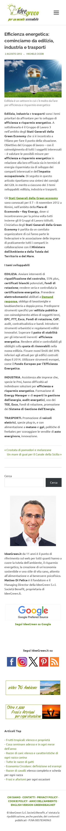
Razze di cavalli (16, 770)
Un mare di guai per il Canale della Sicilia (33, 454)
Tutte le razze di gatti (20, 761)
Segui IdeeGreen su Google (33, 624)
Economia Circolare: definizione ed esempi (33, 766)
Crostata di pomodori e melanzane (28, 450)
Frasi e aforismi (16, 779)
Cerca (8, 476)
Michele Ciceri (35, 53)
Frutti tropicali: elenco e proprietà (28, 740)
